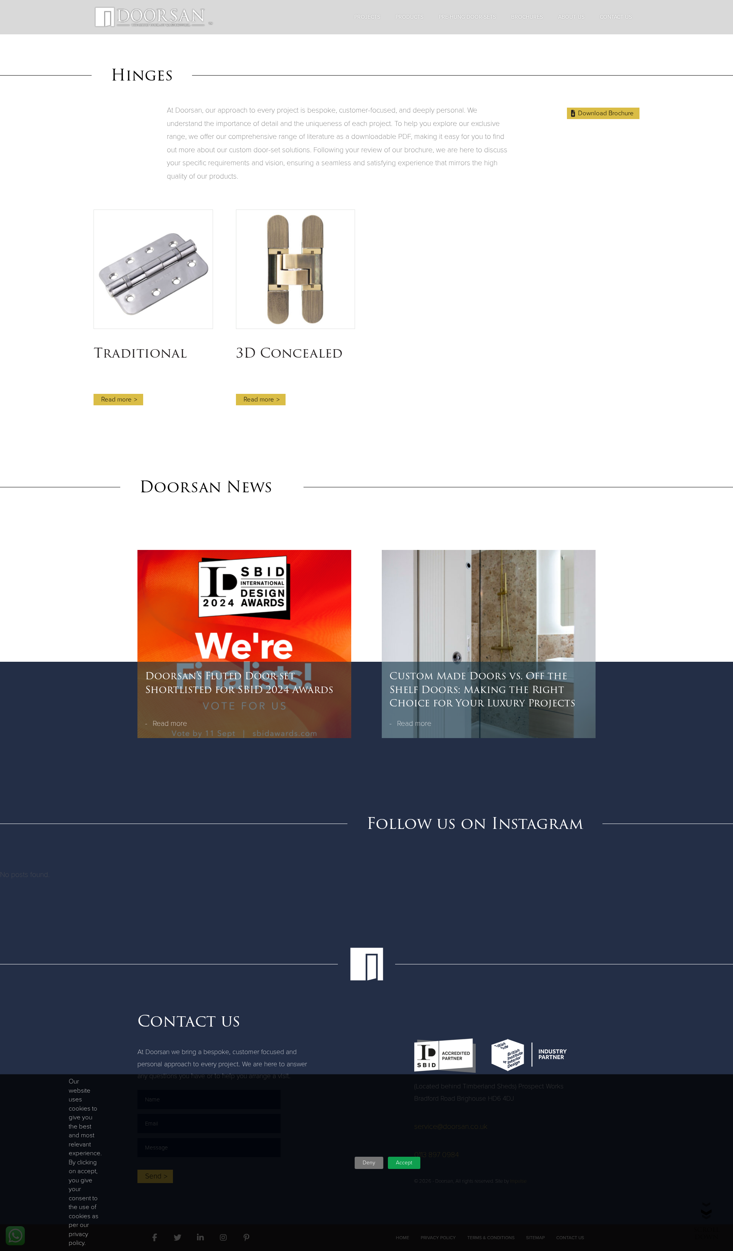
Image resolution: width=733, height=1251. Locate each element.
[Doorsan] (366, 964)
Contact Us (616, 17)
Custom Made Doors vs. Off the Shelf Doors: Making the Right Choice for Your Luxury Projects (482, 689)
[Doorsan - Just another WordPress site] (154, 17)
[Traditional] (153, 269)
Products (409, 17)
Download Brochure (606, 113)
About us (571, 17)
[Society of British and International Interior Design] (445, 1055)
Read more (170, 723)
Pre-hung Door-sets (467, 17)
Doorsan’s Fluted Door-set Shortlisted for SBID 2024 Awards (239, 683)
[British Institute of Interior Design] (529, 1055)
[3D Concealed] (295, 269)
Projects (367, 17)
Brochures (527, 17)
